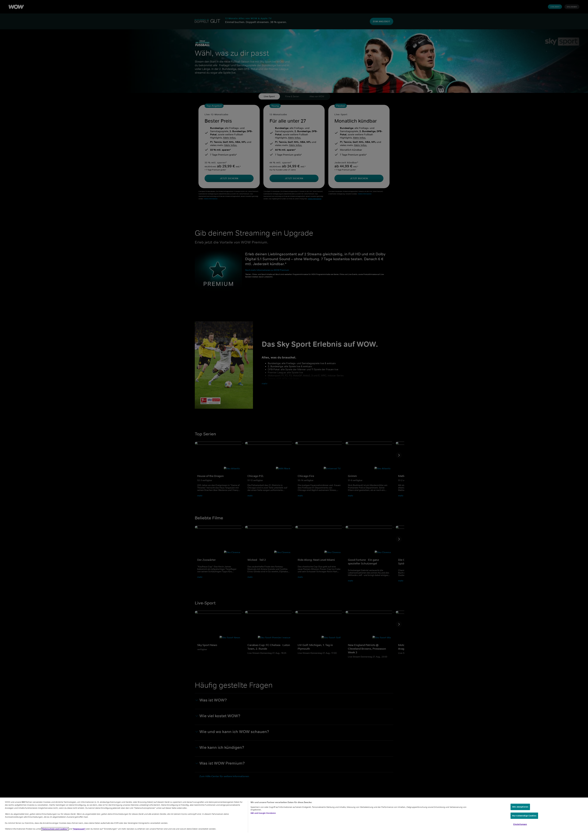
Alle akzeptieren (520, 806)
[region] (294, 816)
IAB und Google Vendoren (263, 813)
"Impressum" (79, 829)
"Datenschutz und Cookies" (54, 829)
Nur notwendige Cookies (524, 815)
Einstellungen (520, 824)
